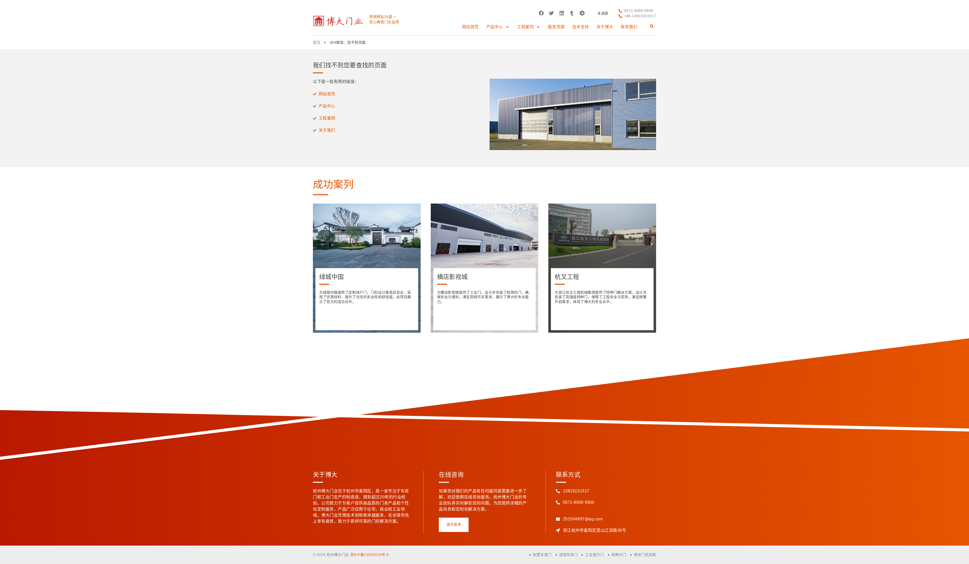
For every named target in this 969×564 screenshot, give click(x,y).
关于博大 (605, 27)
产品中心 (494, 27)
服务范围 (556, 27)
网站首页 (470, 27)
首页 (316, 42)
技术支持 (580, 27)
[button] (541, 13)
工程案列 (525, 27)
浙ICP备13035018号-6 (369, 555)
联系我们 (629, 27)
